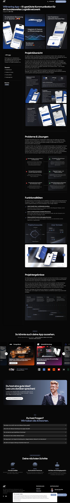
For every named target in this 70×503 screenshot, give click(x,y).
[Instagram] (4, 496)
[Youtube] (6, 496)
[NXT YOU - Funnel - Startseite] (4, 487)
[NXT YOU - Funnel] (4, 2)
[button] (63, 353)
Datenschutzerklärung (17, 500)
